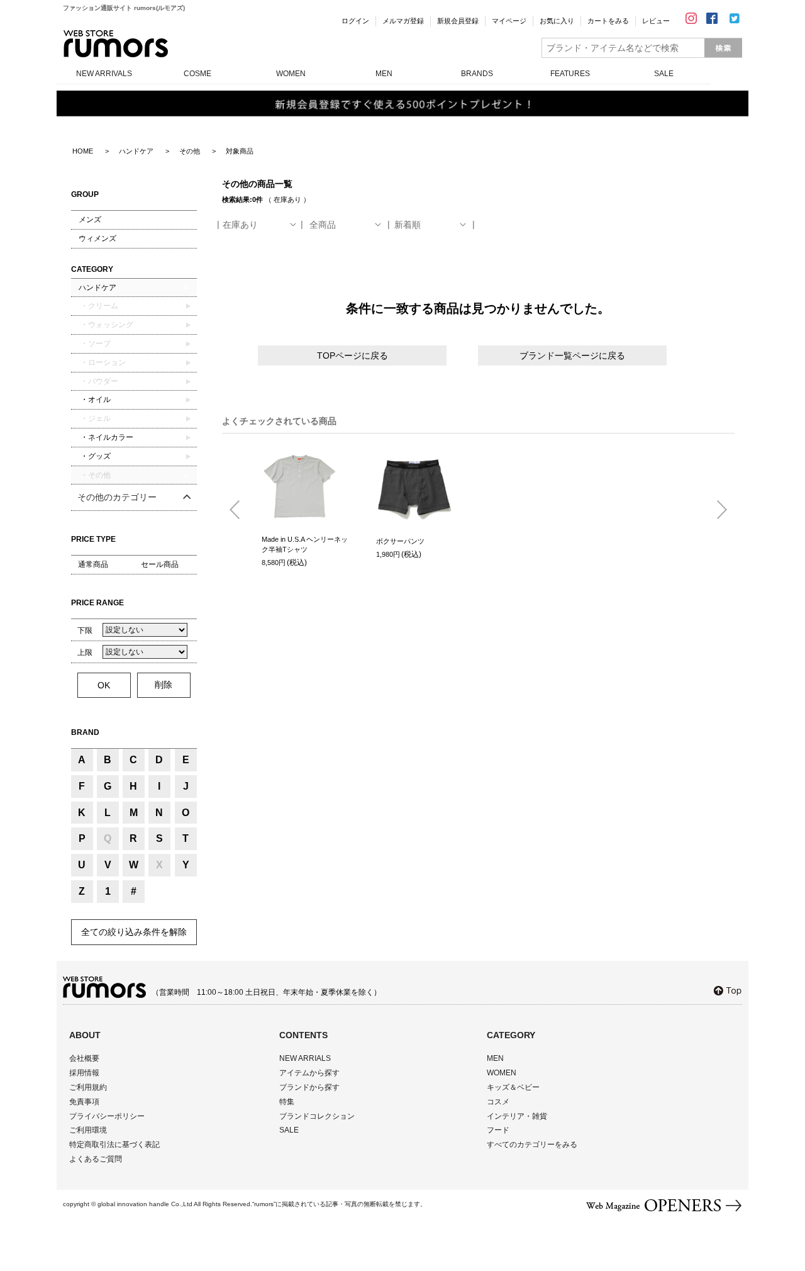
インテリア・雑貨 (517, 1116)
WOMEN (291, 73)
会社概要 (84, 1058)
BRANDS (477, 73)
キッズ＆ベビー (513, 1087)
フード (498, 1130)
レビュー (656, 21)
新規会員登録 (458, 21)
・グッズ (95, 456)
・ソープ (95, 343)
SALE (664, 73)
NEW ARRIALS (305, 1058)
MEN (383, 73)
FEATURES (570, 73)
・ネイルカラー (106, 437)
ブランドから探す (309, 1087)
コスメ (498, 1101)
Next (717, 510)
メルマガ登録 (403, 21)
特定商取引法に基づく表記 (114, 1144)
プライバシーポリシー (107, 1116)
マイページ (509, 21)
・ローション (102, 362)
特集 (286, 1101)
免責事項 (84, 1101)
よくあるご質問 (95, 1159)
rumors (116, 44)
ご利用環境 (88, 1130)
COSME (197, 73)
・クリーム (98, 305)
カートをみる (608, 21)
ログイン (355, 21)
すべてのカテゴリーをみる (532, 1144)
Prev (240, 510)
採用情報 (84, 1072)
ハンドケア (97, 287)
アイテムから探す (309, 1072)
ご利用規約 (88, 1087)
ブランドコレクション (317, 1116)
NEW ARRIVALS (104, 73)
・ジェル (95, 418)
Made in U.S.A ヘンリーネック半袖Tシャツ (305, 544)
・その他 (95, 475)
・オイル (95, 399)
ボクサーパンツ (400, 541)
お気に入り (557, 21)
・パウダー (98, 381)
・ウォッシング (106, 324)
